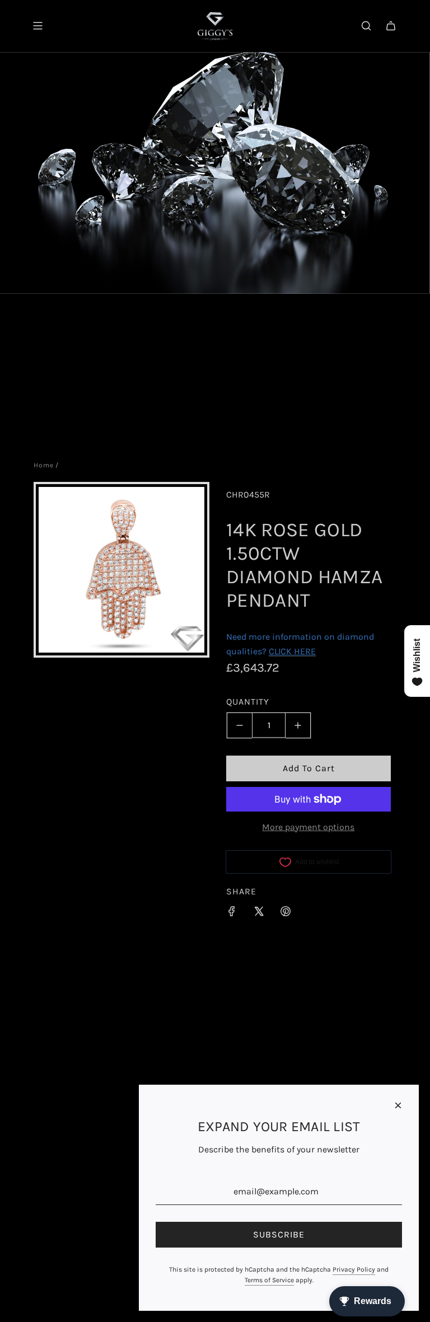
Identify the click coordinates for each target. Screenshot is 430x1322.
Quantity (247, 701)
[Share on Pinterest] (285, 913)
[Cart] (390, 25)
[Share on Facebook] (231, 913)
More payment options (308, 827)
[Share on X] (258, 913)
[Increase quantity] (298, 725)
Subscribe (279, 1234)
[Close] (398, 1105)
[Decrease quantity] (239, 725)
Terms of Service (269, 1280)
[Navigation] (37, 25)
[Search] (366, 25)
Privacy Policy (354, 1269)
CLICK (280, 651)
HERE (305, 651)
